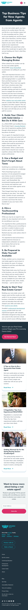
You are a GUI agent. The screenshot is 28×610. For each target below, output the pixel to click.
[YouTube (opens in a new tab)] (9, 601)
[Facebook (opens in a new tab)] (12, 601)
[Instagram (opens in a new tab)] (5, 601)
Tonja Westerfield (15, 68)
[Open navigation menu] (25, 3)
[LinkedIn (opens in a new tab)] (14, 601)
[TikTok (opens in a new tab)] (3, 601)
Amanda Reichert (19, 126)
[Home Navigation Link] (8, 3)
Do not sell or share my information (7, 594)
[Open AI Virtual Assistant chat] (21, 3)
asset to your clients (11, 306)
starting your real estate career (16, 100)
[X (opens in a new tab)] (7, 601)
